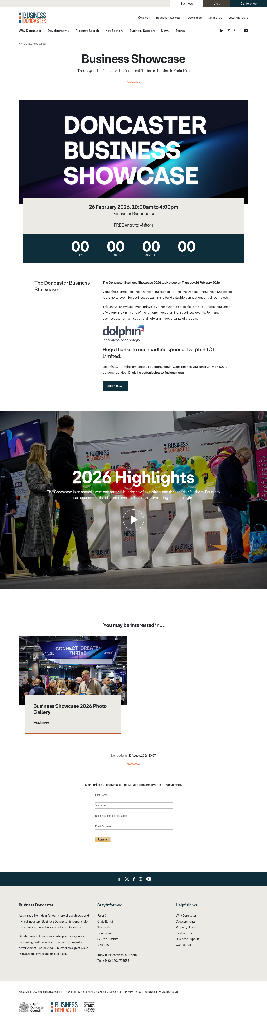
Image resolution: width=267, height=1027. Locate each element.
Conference (249, 4)
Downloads (195, 17)
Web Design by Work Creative (161, 992)
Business (187, 4)
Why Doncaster (186, 916)
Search (145, 17)
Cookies (101, 992)
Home (22, 43)
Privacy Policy (133, 992)
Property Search (186, 927)
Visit (217, 4)
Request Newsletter (168, 17)
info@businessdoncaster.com (117, 955)
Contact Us (215, 17)
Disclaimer (115, 992)
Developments (185, 922)
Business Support (187, 939)
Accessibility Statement (79, 992)
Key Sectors (184, 933)
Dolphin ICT (115, 386)
